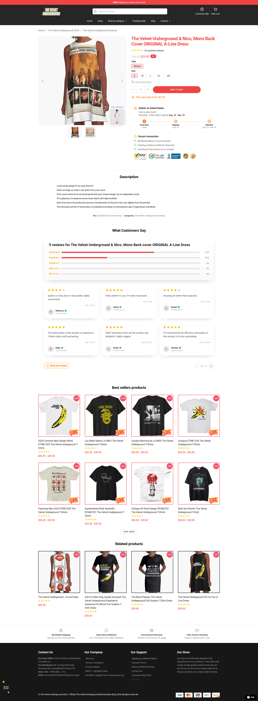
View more (129, 532)
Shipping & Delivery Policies (144, 658)
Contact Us (137, 671)
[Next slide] (122, 81)
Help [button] (252, 697)
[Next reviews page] (211, 366)
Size (133, 71)
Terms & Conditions (94, 662)
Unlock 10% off (6, 687)
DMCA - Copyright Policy (96, 671)
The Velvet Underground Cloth (63, 30)
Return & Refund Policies (143, 667)
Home (41, 30)
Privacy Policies (92, 667)
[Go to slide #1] (74, 132)
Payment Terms (139, 662)
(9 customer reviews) (154, 50)
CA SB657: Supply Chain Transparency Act (104, 675)
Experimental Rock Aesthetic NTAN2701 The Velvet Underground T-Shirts (105, 512)
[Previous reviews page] (196, 366)
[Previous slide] (43, 81)
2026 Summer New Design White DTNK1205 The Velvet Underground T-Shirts (58, 444)
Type (133, 61)
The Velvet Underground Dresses (100, 30)
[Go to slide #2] (90, 132)
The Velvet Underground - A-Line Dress (58, 597)
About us (89, 658)
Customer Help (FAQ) (141, 675)
